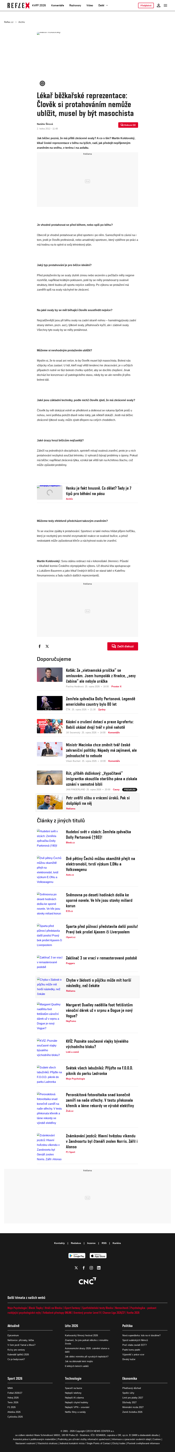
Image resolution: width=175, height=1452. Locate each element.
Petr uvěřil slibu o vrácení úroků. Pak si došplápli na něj (98, 800)
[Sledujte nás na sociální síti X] (76, 1268)
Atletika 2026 (14, 1412)
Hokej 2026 (13, 1397)
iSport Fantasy (72, 1308)
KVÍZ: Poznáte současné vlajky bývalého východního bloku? (97, 1044)
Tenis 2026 (13, 1402)
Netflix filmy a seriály (75, 1412)
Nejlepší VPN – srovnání (77, 1407)
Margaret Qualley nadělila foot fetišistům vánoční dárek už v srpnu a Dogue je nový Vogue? (99, 1010)
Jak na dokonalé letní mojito (79, 1361)
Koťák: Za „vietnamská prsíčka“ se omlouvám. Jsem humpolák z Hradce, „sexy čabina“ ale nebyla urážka (101, 676)
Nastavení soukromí (26, 1443)
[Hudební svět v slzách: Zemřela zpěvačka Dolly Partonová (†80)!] (50, 838)
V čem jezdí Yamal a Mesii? (21, 1345)
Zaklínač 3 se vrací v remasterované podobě (101, 957)
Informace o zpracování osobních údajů (131, 1439)
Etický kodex (118, 1443)
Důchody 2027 (129, 1402)
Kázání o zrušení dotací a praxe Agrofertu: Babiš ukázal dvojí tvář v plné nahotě (99, 724)
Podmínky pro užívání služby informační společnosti (84, 1439)
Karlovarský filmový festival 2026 (81, 1335)
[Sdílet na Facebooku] (39, 646)
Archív (21, 22)
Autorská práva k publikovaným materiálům (34, 1439)
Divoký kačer (128, 1359)
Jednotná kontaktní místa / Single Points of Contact (85, 1443)
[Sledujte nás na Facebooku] (83, 1268)
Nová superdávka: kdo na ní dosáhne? (141, 1335)
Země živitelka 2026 (132, 1412)
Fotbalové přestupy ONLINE (57, 1312)
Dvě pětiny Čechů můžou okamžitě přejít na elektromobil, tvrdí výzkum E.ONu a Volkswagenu (100, 864)
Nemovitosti (121, 1308)
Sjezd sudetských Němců (135, 1340)
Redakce (76, 1243)
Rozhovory (75, 5)
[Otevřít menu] (165, 5)
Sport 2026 (15, 1378)
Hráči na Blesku (53, 1308)
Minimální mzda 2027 (133, 1407)
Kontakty (59, 1243)
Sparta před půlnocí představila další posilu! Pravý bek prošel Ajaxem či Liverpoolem (102, 929)
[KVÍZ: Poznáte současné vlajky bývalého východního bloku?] (50, 1048)
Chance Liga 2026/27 (114, 1312)
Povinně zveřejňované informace (143, 1443)
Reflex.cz (9, 22)
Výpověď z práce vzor (133, 1354)
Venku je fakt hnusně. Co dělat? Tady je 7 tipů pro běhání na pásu (98, 491)
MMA (10, 1388)
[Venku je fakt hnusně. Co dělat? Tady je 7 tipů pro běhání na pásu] (50, 493)
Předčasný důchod (131, 1388)
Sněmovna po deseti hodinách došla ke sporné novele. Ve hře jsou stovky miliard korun (99, 900)
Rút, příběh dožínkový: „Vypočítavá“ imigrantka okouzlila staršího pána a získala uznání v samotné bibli (101, 779)
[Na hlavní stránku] (18, 5)
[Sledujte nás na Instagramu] (91, 1268)
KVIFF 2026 (39, 5)
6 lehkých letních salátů (77, 1366)
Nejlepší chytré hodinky (76, 1402)
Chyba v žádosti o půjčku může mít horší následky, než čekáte (98, 983)
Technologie (73, 1378)
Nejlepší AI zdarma (74, 1397)
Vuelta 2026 (133, 1312)
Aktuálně (13, 1326)
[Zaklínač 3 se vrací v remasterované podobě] (50, 962)
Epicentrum (13, 1335)
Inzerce (91, 1243)
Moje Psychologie (17, 1308)
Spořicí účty (128, 1393)
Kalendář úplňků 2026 (18, 1354)
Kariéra (117, 1243)
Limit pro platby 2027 (132, 1397)
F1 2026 (12, 1407)
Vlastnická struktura (47, 1443)
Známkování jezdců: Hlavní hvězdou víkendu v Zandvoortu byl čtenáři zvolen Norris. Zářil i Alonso (102, 1141)
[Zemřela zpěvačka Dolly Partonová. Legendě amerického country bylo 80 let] (50, 703)
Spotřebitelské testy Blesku (97, 1308)
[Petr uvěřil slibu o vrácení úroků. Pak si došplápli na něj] (50, 802)
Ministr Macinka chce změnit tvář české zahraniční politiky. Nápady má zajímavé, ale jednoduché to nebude (101, 750)
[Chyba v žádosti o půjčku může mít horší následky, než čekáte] (50, 986)
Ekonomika (129, 1378)
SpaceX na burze (73, 1388)
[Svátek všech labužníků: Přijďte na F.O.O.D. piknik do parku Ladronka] (50, 1074)
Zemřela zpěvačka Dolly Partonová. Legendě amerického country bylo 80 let (100, 701)
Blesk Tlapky (36, 1308)
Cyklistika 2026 (15, 1417)
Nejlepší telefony (73, 1393)
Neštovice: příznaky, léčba (21, 1340)
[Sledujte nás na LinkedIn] (99, 1268)
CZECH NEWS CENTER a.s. (100, 1431)
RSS (104, 1243)
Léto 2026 (71, 1326)
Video (89, 5)
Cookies (157, 1439)
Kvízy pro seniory (16, 1349)
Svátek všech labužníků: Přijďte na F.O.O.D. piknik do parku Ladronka (99, 1070)
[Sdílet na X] (47, 646)
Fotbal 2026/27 (15, 1393)
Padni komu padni (131, 1349)
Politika (127, 1326)
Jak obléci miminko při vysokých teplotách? (86, 1356)
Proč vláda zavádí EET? (134, 1345)
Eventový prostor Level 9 (87, 1312)
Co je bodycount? (16, 1359)
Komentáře (57, 5)
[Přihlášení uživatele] (158, 5)
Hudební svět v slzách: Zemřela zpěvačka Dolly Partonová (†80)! (98, 834)
